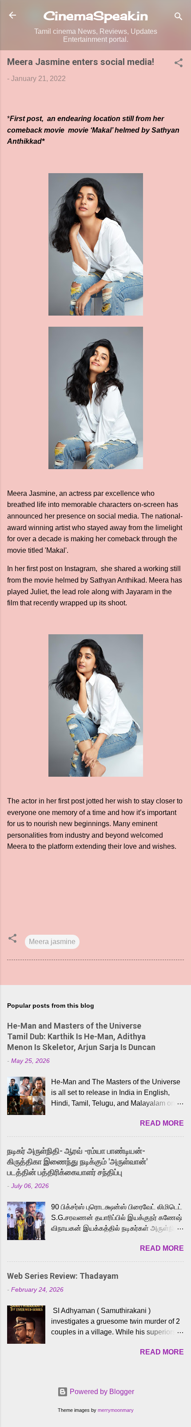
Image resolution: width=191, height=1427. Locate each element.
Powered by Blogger (101, 1391)
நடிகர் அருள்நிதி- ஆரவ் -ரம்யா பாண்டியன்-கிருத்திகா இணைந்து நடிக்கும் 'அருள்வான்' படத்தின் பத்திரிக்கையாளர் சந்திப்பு (77, 1161)
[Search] (178, 18)
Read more (162, 1123)
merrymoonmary (116, 1410)
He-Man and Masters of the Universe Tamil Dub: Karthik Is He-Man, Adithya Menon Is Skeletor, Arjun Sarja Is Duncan (81, 1036)
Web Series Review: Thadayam (63, 1276)
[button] (178, 64)
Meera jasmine (52, 941)
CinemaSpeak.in (96, 15)
